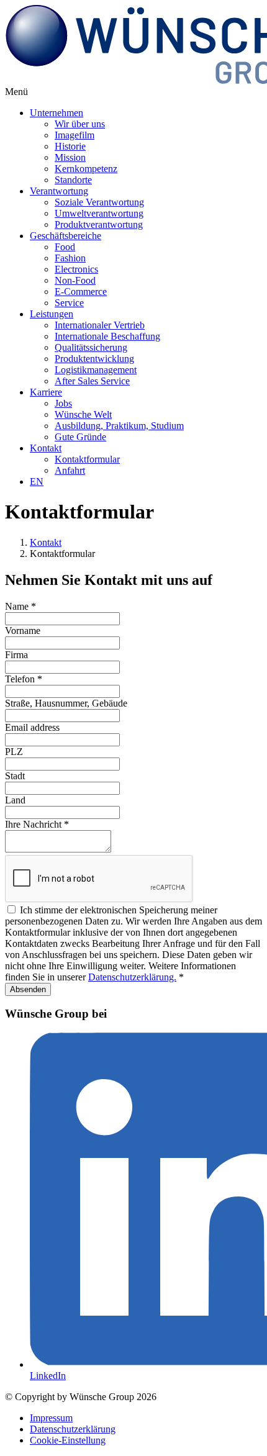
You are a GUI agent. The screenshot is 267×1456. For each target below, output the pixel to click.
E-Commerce (81, 291)
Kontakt (45, 448)
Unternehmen (56, 112)
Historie (70, 146)
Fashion (70, 258)
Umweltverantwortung (99, 213)
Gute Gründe (80, 437)
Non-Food (75, 280)
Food (65, 247)
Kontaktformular (87, 459)
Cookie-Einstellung (68, 1440)
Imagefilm (74, 135)
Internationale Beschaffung (107, 336)
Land (15, 800)
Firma (16, 654)
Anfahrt (70, 470)
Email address (32, 727)
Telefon (23, 679)
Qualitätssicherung (91, 347)
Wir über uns (80, 124)
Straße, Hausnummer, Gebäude (66, 703)
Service (69, 302)
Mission (70, 157)
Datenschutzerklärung (72, 1429)
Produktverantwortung (99, 224)
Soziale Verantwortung (99, 202)
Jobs (63, 403)
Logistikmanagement (96, 369)
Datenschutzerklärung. (132, 977)
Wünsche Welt (83, 414)
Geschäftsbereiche (65, 235)
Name (20, 606)
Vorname (22, 630)
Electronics (76, 269)
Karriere (46, 392)
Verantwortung (59, 191)
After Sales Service (92, 381)
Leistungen (51, 314)
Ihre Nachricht (37, 824)
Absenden (28, 989)
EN (36, 481)
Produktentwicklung (94, 358)
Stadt (15, 776)
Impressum (51, 1418)
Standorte (73, 179)
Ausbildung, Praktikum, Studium (119, 425)
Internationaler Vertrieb (100, 325)
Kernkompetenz (86, 168)
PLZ (14, 751)
